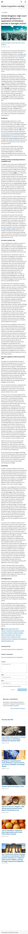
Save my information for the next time (12, 686)
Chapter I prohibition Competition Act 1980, (12, 631)
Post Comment (22, 689)
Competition (4, 12)
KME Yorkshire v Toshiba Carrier (11, 229)
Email (2, 680)
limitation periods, (6, 639)
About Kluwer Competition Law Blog (10, 932)
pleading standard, (6, 641)
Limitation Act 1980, (15, 637)
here (4, 557)
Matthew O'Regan (5, 43)
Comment (3, 661)
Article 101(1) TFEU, (14, 629)
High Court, (18, 635)
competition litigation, (7, 633)
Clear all (13, 689)
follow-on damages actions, (8, 635)
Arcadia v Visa (22, 54)
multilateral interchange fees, (19, 639)
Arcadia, (6, 629)
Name (3, 674)
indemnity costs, (5, 637)
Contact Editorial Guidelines (17, 708)
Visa (12, 641)
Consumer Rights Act (14, 138)
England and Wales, (18, 633)
